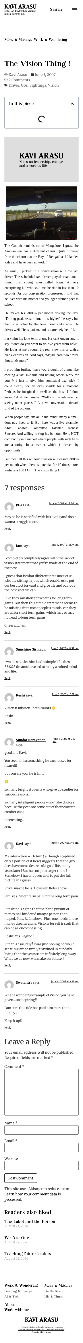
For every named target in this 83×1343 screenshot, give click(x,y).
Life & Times (53, 1296)
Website (11, 1158)
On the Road (53, 1291)
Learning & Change (18, 1291)
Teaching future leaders (27, 1254)
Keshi (20, 695)
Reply (7, 528)
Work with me (16, 1310)
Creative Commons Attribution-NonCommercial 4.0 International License (41, 1328)
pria (19, 504)
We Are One (16, 1238)
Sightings (37, 85)
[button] (75, 10)
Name (10, 1123)
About (9, 1305)
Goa (24, 85)
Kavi (19, 844)
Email (10, 1141)
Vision (53, 85)
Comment (14, 1066)
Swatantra (24, 983)
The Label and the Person (29, 1221)
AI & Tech (11, 1296)
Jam (19, 546)
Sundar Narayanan (31, 740)
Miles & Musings (58, 1286)
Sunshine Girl (27, 649)
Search (56, 10)
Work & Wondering (21, 1286)
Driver (14, 85)
